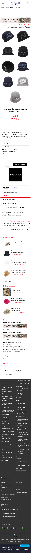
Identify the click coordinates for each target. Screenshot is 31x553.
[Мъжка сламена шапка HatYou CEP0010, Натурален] (7, 311)
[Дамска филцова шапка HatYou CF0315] (8, 36)
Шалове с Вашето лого (24, 465)
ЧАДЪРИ (3, 426)
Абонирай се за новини (10, 356)
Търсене (18, 489)
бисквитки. (10, 551)
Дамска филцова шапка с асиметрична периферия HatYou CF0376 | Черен (18, 251)
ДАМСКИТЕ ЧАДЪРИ (8, 431)
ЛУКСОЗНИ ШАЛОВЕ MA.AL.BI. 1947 (24, 445)
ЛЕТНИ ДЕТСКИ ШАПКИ (22, 404)
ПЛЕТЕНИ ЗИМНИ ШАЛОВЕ (23, 450)
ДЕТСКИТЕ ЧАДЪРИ (8, 434)
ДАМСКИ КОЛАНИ (7, 457)
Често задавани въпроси (10, 203)
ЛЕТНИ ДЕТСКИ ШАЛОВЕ (22, 408)
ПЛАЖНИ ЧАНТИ (6, 382)
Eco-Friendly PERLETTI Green (6, 437)
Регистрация (19, 482)
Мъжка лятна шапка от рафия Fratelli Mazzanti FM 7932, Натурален (19, 290)
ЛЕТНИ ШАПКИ (9, 7)
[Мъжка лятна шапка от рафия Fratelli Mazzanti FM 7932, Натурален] (7, 292)
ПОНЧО (21, 454)
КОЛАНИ (3, 455)
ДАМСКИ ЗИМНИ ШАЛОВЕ (23, 435)
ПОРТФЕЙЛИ (5, 441)
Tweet (15, 187)
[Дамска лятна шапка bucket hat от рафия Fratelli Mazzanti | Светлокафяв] (7, 273)
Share (6, 187)
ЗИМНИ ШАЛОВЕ (23, 432)
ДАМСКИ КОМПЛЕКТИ (5, 418)
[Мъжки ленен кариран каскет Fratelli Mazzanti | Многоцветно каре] (7, 244)
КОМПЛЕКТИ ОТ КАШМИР (22, 389)
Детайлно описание (9, 199)
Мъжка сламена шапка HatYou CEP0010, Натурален (19, 309)
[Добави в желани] (28, 160)
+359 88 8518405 (12, 516)
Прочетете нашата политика (15, 541)
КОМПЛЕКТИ (5, 415)
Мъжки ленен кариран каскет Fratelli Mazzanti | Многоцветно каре (19, 242)
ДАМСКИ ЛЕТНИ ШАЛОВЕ (22, 420)
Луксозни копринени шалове (23, 428)
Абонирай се (7, 281)
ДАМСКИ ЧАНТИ (7, 452)
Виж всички (6, 359)
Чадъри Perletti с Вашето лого (22, 461)
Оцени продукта (6, 190)
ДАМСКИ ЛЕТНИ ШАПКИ (6, 388)
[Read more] (15, 326)
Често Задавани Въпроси (8, 494)
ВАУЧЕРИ (19, 397)
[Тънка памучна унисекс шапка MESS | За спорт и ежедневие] (7, 302)
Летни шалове (20, 416)
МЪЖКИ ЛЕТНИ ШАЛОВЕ (22, 424)
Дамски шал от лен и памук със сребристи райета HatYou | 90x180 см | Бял (19, 261)
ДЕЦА (18, 400)
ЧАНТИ (3, 449)
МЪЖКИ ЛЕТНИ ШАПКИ (6, 392)
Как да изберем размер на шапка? (13, 207)
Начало (2, 7)
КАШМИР (19, 386)
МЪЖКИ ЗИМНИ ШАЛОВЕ (23, 440)
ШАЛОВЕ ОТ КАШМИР (21, 394)
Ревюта (5, 195)
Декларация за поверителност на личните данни (6, 499)
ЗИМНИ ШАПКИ (17, 7)
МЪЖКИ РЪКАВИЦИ (24, 383)
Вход (2, 490)
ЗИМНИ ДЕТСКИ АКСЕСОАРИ (22, 412)
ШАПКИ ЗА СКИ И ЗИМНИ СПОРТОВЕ (8, 411)
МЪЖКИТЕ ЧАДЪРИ (8, 429)
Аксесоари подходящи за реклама (23, 457)
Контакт (18, 485)
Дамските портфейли (8, 446)
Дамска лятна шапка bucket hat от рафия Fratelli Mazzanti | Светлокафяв (19, 271)
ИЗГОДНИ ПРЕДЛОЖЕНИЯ (21, 469)
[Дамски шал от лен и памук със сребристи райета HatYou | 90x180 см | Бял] (7, 263)
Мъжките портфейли (8, 444)
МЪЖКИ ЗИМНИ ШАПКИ (7, 404)
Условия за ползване (21, 492)
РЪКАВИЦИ (4, 460)
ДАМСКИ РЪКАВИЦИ (24, 380)
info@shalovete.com (12, 513)
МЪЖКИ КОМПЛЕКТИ (5, 422)
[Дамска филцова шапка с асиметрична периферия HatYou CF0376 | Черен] (7, 254)
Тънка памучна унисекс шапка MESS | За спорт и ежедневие (18, 299)
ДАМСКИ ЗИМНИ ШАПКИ (7, 399)
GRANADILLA (7, 407)
